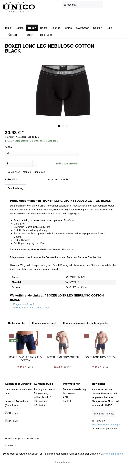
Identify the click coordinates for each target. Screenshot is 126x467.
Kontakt (67, 401)
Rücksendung (41, 393)
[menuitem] (82, 4)
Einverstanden (63, 462)
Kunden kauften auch (44, 323)
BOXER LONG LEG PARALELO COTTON (25, 358)
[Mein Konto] (112, 4)
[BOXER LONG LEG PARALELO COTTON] (25, 342)
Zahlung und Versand (45, 389)
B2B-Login (39, 404)
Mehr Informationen (112, 453)
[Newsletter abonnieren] (118, 413)
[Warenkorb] (120, 4)
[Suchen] (100, 4)
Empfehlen (39, 171)
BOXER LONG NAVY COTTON (100, 357)
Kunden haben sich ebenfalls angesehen (86, 323)
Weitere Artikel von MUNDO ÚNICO (31, 307)
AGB (65, 397)
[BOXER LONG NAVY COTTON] (100, 342)
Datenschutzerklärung (74, 389)
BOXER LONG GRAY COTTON (63, 357)
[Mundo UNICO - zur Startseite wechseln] (19, 10)
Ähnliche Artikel (16, 323)
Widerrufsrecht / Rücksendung (42, 399)
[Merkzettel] (104, 4)
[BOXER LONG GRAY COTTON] (63, 342)
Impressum (69, 393)
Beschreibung (15, 188)
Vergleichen (13, 171)
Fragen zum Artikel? (23, 304)
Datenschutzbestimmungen (106, 424)
